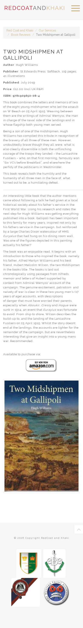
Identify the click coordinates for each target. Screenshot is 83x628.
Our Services (47, 30)
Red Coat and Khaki (19, 30)
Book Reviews (20, 34)
